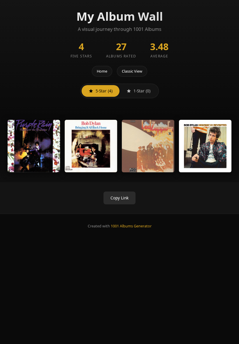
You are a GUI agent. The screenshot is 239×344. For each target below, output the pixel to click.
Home (102, 71)
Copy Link (119, 198)
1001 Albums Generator (131, 226)
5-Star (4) (104, 91)
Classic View (132, 71)
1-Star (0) (141, 91)
